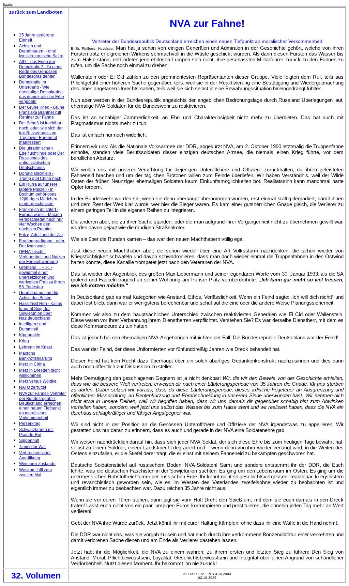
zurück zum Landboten (36, 12)
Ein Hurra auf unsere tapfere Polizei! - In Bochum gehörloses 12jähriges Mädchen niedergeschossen (38, 194)
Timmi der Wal (32, 446)
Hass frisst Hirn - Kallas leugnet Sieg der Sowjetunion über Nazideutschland (40, 311)
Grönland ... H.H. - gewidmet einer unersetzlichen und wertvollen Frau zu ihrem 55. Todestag (42, 277)
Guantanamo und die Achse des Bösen (38, 295)
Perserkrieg (30, 423)
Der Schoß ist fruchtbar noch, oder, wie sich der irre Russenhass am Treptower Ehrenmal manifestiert (41, 133)
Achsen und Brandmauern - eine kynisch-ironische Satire (41, 51)
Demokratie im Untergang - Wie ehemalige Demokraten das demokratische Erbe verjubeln (41, 92)
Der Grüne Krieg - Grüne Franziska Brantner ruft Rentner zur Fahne (41, 112)
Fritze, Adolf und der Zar (41, 234)
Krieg (24, 341)
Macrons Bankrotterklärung (35, 356)
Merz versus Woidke (38, 381)
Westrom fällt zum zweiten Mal (35, 472)
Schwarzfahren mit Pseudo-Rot (36, 432)
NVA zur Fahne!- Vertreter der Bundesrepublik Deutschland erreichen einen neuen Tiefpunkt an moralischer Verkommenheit (42, 405)
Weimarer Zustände (37, 463)
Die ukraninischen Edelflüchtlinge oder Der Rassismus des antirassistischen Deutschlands (41, 158)
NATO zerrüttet (32, 387)
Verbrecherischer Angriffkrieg (35, 455)
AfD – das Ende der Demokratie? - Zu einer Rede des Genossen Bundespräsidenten (40, 69)
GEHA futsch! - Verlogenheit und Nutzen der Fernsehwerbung (42, 256)
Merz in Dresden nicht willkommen (39, 373)
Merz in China (32, 364)
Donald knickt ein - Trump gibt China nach (40, 176)
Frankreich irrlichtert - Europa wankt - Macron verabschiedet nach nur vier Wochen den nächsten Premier (41, 219)
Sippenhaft (29, 440)
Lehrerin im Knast (35, 347)
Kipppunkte (29, 335)
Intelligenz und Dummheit (32, 326)
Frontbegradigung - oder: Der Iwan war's (42, 243)
